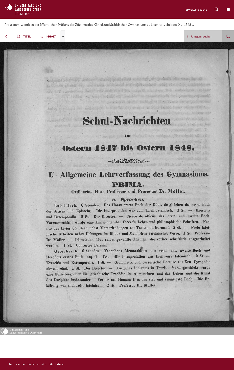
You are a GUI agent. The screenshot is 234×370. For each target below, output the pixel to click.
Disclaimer (57, 364)
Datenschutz (37, 364)
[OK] (216, 9)
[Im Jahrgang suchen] (228, 36)
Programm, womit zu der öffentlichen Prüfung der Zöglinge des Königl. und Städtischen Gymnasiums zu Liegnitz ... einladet (90, 25)
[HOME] (25, 9)
